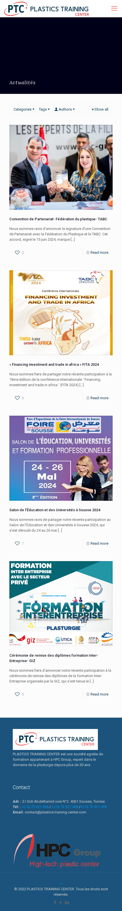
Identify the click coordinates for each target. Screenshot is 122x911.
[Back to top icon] (61, 884)
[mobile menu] (114, 8)
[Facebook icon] (55, 902)
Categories (22, 109)
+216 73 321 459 (93, 807)
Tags (43, 109)
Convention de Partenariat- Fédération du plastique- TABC (58, 219)
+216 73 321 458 (65, 807)
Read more (99, 252)
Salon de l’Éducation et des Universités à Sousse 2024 (54, 510)
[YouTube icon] (61, 902)
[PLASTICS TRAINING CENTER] (46, 8)
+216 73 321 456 (35, 807)
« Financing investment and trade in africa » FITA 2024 (54, 364)
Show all (101, 109)
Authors (65, 109)
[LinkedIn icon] (67, 902)
